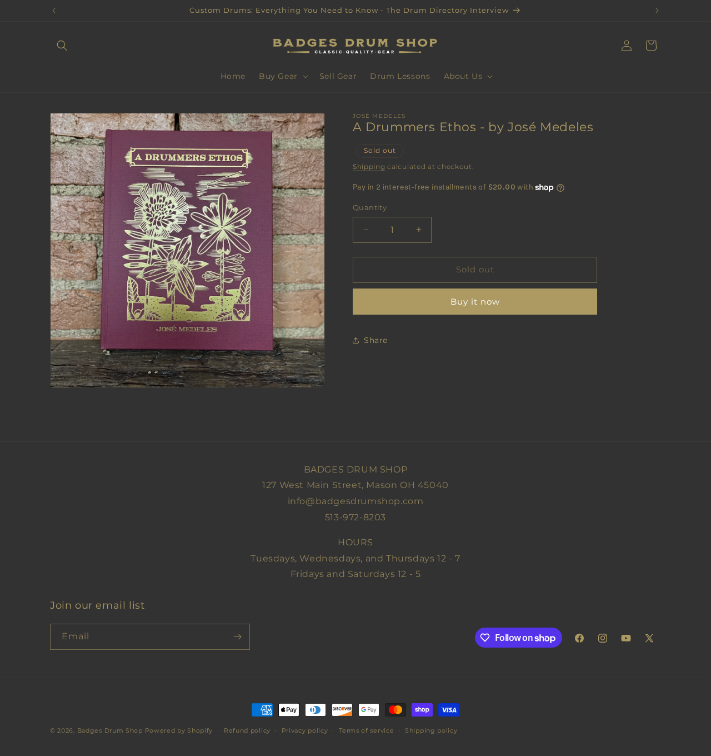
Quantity (370, 207)
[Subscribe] (237, 637)
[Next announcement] (657, 10)
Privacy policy (305, 730)
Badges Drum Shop (110, 730)
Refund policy (247, 730)
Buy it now (475, 301)
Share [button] (376, 340)
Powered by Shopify (179, 730)
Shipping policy (431, 730)
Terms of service (366, 730)
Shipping (369, 166)
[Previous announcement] (54, 10)
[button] (62, 45)
